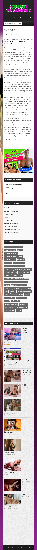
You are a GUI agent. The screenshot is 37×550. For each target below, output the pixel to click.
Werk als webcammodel (11, 232)
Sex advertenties (9, 220)
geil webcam (27, 269)
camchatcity (20, 259)
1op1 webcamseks (10, 250)
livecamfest (8, 288)
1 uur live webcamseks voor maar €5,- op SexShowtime (18, 41)
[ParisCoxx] (12, 485)
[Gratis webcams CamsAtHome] (12, 500)
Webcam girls (10, 188)
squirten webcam (9, 298)
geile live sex (8, 269)
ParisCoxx (25, 480)
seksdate (7, 294)
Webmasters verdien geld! (12, 229)
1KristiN (20, 247)
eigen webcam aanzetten (12, 266)
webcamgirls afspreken (11, 304)
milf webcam (16, 288)
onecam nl (7, 217)
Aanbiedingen (10, 191)
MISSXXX (25, 385)
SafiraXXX (13, 291)
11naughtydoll (8, 432)
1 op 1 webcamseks (10, 247)
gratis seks (8, 275)
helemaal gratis (22, 282)
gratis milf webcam (24, 272)
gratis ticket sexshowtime (22, 278)
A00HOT (19, 250)
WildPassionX (8, 412)
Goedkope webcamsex (11, 211)
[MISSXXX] (12, 390)
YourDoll (18, 310)
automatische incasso (11, 253)
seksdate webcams (17, 294)
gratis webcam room (10, 282)
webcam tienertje (9, 310)
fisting (22, 266)
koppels (7, 285)
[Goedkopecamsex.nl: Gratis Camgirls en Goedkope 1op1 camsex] (12, 354)
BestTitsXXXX (9, 452)
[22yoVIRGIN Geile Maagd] (12, 376)
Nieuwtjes (9, 194)
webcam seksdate (10, 307)
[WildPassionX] (12, 405)
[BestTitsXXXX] (12, 445)
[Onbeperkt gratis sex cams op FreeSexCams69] (12, 334)
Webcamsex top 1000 (10, 226)
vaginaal (7, 301)
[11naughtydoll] (12, 425)
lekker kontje (22, 285)
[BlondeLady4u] (12, 465)
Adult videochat (8, 208)
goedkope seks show (11, 272)
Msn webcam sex (9, 214)
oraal (6, 291)
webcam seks (23, 304)
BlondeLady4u (9, 472)
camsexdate (8, 263)
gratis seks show (17, 275)
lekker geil (14, 285)
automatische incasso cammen (13, 256)
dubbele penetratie (19, 263)
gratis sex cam (9, 278)
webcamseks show (22, 307)
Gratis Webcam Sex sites (14, 184)
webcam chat (15, 301)
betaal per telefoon (10, 259)
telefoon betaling (21, 298)
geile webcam (18, 269)
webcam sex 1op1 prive (11, 223)
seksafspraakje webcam (24, 291)
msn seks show (26, 288)
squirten (27, 294)
